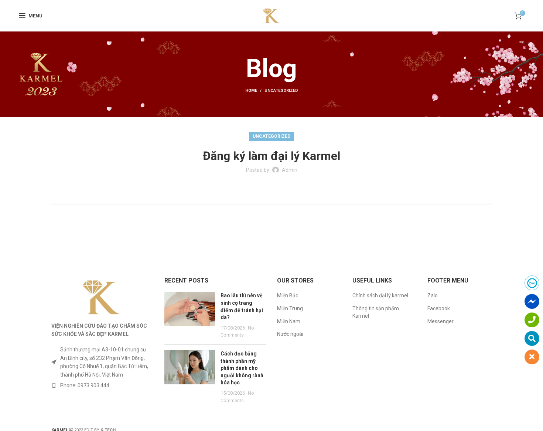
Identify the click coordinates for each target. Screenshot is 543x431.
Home (251, 90)
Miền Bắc (287, 295)
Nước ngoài (290, 334)
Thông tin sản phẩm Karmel (375, 312)
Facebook (438, 308)
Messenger (440, 321)
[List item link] (102, 385)
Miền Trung (290, 308)
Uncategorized (281, 90)
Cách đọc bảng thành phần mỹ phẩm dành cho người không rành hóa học (242, 368)
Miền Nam (288, 321)
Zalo (432, 295)
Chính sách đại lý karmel (380, 295)
